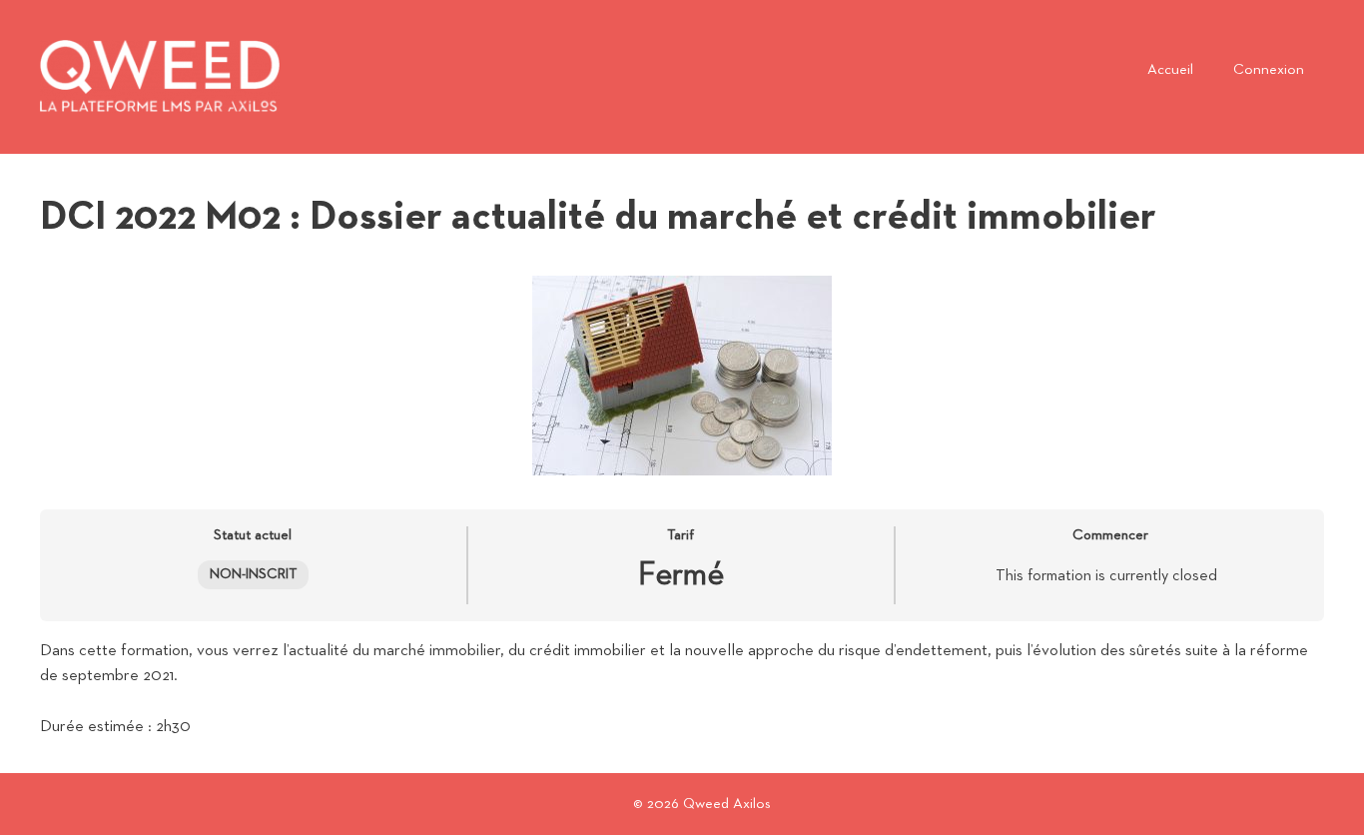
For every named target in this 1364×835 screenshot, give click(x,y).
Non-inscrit (253, 574)
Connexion (1268, 69)
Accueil (1170, 69)
